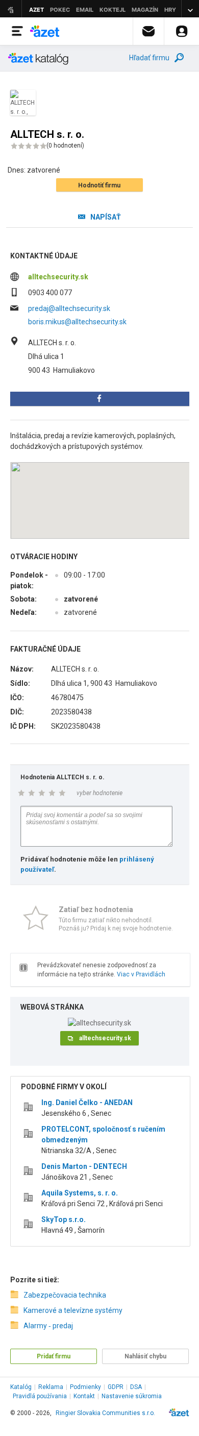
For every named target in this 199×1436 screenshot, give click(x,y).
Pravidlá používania (40, 1396)
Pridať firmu (53, 1356)
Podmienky (85, 1387)
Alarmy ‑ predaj (48, 1326)
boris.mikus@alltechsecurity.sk (77, 322)
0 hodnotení (65, 145)
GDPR (115, 1387)
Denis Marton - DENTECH (84, 1166)
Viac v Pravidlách (141, 974)
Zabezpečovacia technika (64, 1295)
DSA (136, 1387)
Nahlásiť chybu (145, 1356)
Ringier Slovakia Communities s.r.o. (105, 1413)
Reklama (50, 1387)
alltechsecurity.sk (58, 277)
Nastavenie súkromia (132, 1396)
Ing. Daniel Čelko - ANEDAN (87, 1102)
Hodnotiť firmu (99, 185)
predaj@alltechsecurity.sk (69, 308)
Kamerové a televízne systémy (72, 1310)
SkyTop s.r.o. (63, 1219)
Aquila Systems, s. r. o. (79, 1193)
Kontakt (84, 1396)
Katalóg (21, 1387)
